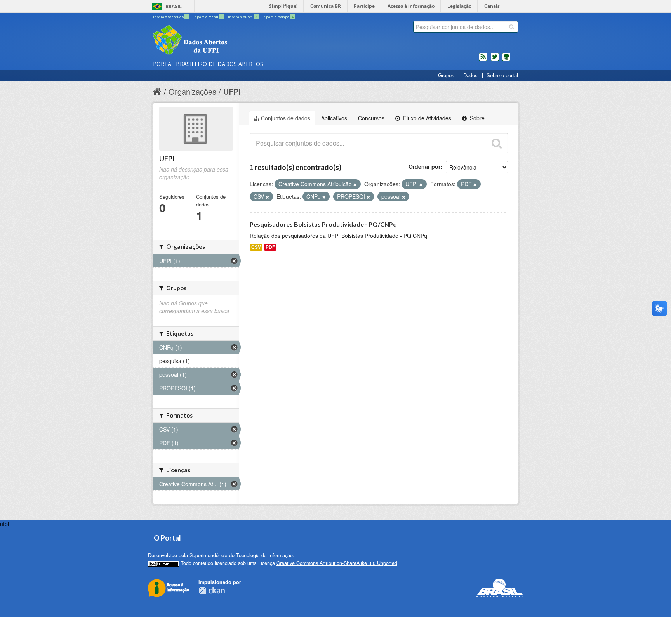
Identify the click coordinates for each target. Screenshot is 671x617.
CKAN (211, 590)
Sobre (476, 118)
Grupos (446, 75)
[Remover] (355, 184)
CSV (256, 247)
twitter (495, 60)
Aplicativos (334, 118)
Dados (470, 75)
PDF (270, 247)
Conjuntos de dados (285, 118)
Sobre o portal (502, 75)
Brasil (173, 6)
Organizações (192, 91)
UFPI (232, 91)
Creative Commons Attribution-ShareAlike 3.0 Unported (336, 563)
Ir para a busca (242, 16)
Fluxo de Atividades (426, 118)
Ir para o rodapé (278, 16)
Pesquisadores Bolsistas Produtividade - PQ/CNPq (323, 224)
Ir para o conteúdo (170, 16)
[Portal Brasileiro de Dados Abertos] (236, 40)
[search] (511, 27)
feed (483, 60)
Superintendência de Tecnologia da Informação (241, 555)
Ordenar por (424, 166)
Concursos (371, 118)
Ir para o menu (208, 16)
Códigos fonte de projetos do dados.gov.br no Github (506, 60)
